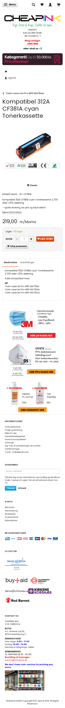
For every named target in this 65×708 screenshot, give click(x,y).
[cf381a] (32, 149)
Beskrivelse (10, 262)
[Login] (50, 4)
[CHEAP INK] (32, 19)
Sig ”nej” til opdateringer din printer (23, 445)
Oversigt (9, 442)
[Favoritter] (42, 4)
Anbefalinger (27, 262)
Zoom (33, 185)
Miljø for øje (11, 433)
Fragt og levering (13, 430)
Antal (9, 238)
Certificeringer (12, 449)
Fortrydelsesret (12, 426)
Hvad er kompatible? (15, 439)
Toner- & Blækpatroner (17, 452)
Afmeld (22, 488)
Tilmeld (10, 488)
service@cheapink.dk (17, 658)
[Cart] (59, 4)
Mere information (12, 212)
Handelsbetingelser (15, 436)
